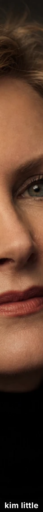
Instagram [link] (33, 2)
